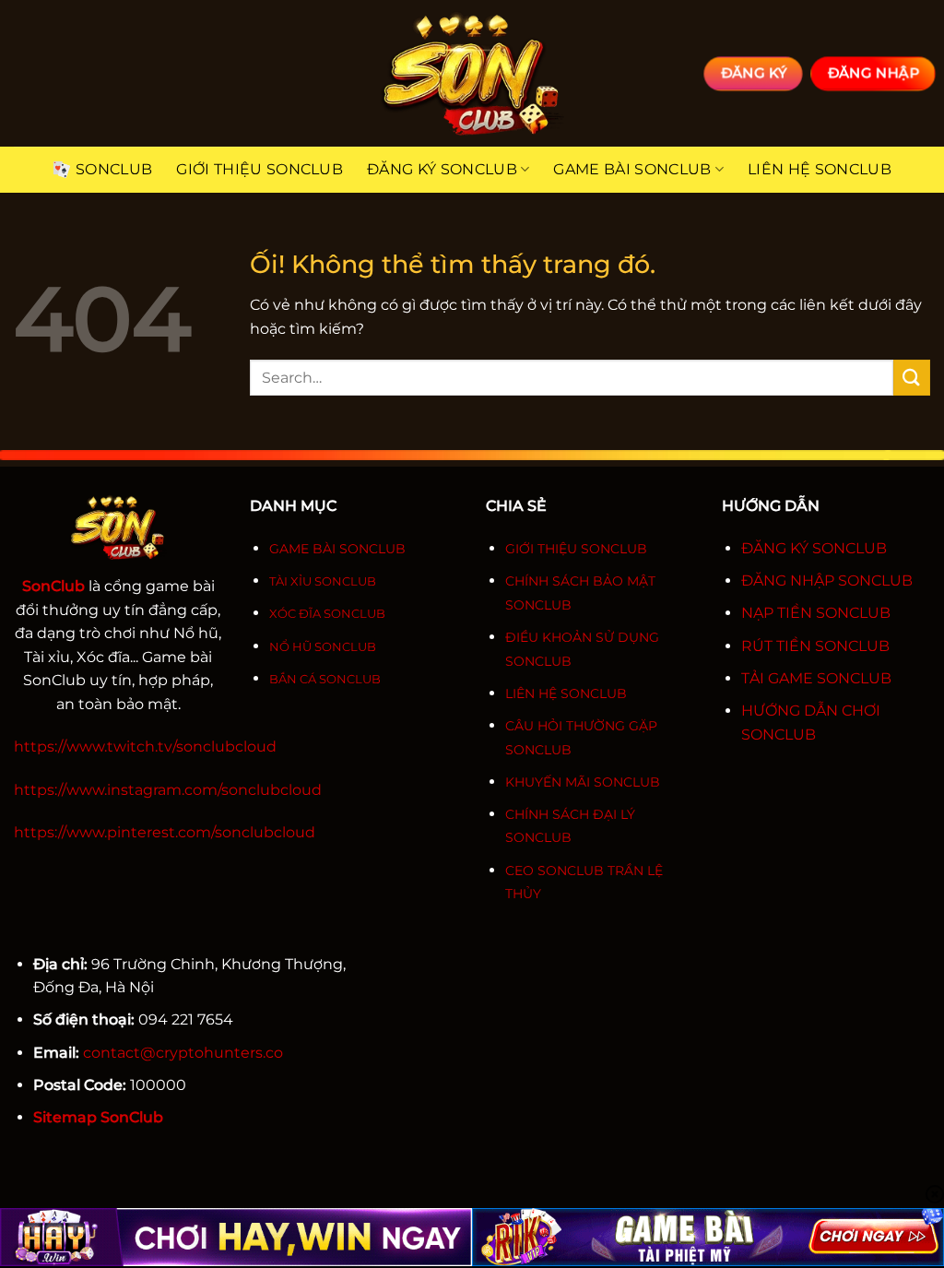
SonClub (114, 169)
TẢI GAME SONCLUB (816, 678)
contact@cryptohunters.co (183, 1052)
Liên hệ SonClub (819, 169)
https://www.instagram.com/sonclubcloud (168, 790)
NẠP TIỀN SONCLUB (816, 613)
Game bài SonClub (632, 169)
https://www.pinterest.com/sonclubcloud (164, 832)
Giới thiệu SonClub (259, 169)
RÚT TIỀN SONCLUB (815, 646)
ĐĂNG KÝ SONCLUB (814, 548)
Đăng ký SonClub (442, 169)
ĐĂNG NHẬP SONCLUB (827, 580)
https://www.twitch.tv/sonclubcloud (145, 746)
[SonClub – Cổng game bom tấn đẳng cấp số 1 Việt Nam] (472, 73)
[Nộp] (911, 378)
